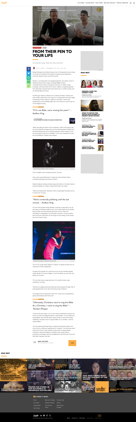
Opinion (59, 402)
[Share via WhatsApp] (29, 77)
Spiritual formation (49, 402)
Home (34, 400)
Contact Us (75, 418)
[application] (68, 25)
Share (72, 343)
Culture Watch (37, 47)
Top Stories (36, 402)
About (68, 418)
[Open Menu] (134, 3)
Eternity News (41, 397)
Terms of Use (98, 418)
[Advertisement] (92, 163)
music (44, 47)
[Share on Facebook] (29, 69)
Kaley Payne (40, 68)
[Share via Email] (29, 82)
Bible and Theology (50, 400)
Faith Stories (36, 408)
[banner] (4, 2)
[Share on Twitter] (29, 73)
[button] (68, 25)
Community (82, 418)
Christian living (60, 400)
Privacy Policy (90, 418)
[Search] (130, 3)
